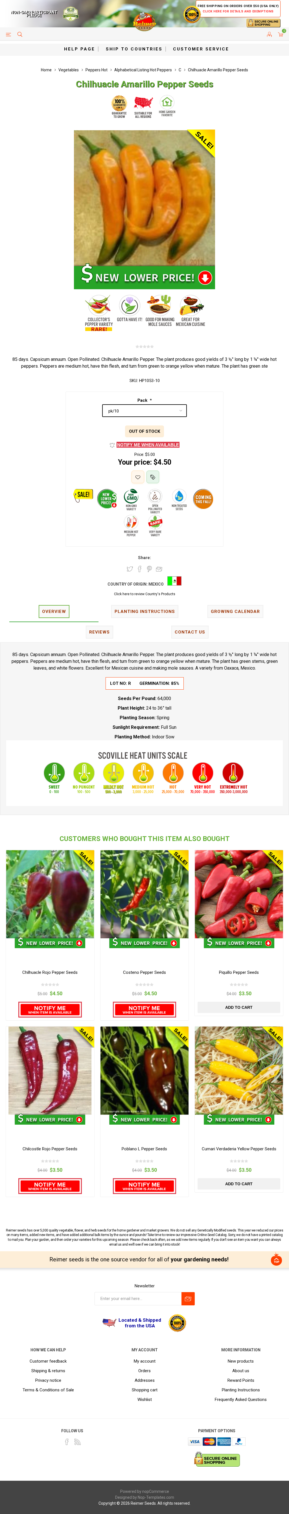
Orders (144, 1370)
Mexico (156, 584)
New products (241, 1361)
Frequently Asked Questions (241, 1399)
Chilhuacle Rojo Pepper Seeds (50, 972)
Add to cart (239, 1007)
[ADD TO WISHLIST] (138, 477)
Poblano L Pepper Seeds (144, 1148)
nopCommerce (155, 1491)
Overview (54, 611)
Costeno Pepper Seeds (144, 972)
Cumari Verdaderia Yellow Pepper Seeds (239, 1148)
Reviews (99, 632)
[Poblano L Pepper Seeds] (144, 1071)
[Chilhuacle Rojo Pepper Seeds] (50, 894)
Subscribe (188, 1298)
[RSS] (77, 1441)
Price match (152, 477)
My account (145, 1361)
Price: (139, 454)
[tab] (53, 612)
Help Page (79, 49)
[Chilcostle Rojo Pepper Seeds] (50, 1071)
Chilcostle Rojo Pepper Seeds (50, 1148)
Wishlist (144, 1399)
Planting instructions (145, 611)
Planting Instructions (241, 1389)
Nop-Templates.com (156, 1497)
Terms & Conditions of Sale (48, 1389)
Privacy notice (48, 1380)
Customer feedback (48, 1361)
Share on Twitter (130, 569)
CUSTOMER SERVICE (201, 49)
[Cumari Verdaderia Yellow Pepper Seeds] (239, 1071)
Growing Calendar (235, 611)
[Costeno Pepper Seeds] (144, 894)
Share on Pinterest (149, 569)
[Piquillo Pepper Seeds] (239, 894)
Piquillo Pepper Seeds (239, 972)
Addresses (145, 1380)
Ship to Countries (134, 49)
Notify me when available (148, 444)
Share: (144, 557)
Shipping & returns (48, 1370)
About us (240, 1370)
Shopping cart (144, 1389)
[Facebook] (66, 1441)
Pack (142, 400)
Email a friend (159, 569)
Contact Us (190, 632)
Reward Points (240, 1380)
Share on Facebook (140, 569)
